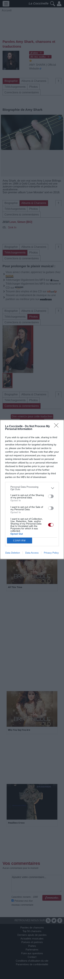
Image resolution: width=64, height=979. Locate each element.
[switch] (51, 496)
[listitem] (32, 488)
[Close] (57, 426)
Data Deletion (12, 552)
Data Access (32, 552)
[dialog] (32, 489)
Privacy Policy (51, 552)
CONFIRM (19, 540)
